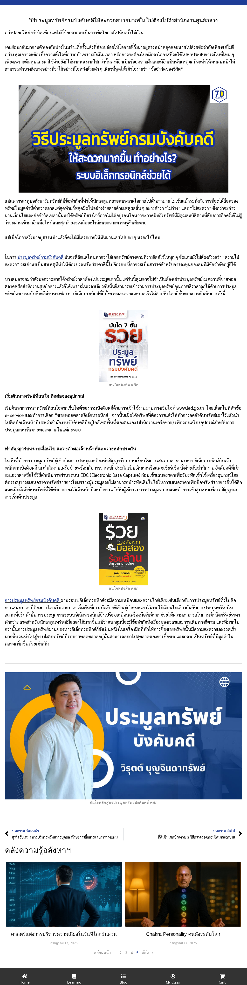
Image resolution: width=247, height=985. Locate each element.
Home (25, 982)
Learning (74, 982)
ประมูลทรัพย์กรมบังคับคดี (40, 257)
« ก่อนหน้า (102, 952)
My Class (173, 982)
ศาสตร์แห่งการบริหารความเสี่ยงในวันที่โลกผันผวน (64, 934)
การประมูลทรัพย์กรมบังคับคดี (33, 600)
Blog (123, 982)
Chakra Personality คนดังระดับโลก (183, 934)
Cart (222, 982)
